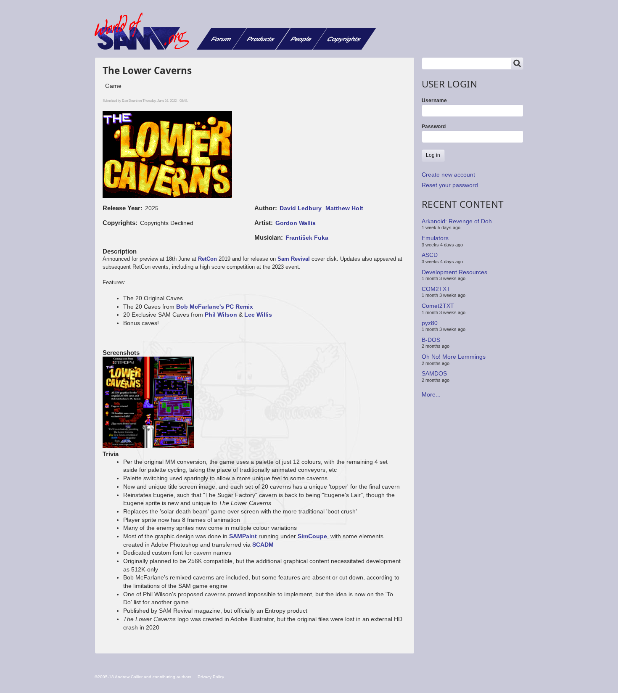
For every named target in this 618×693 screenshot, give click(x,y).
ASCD (430, 254)
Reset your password (450, 185)
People (301, 38)
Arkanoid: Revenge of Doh (457, 221)
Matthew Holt (344, 208)
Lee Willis (258, 314)
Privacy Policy (211, 676)
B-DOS (431, 339)
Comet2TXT (438, 305)
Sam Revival (293, 259)
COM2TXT (436, 289)
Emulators (435, 238)
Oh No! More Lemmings (454, 356)
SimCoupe (312, 536)
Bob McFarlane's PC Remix (214, 306)
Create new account (448, 174)
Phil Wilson (221, 314)
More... (431, 394)
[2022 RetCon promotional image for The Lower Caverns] (149, 403)
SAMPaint (243, 536)
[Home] (145, 31)
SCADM (263, 544)
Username (434, 100)
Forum (221, 38)
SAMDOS (434, 373)
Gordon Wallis (295, 223)
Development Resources (454, 271)
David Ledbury (301, 208)
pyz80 (430, 322)
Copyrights (344, 38)
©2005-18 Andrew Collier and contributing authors (143, 676)
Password (434, 127)
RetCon (207, 259)
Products (261, 38)
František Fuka (306, 237)
